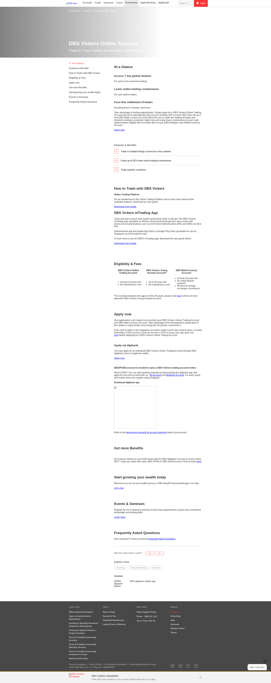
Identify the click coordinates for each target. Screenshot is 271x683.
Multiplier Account (175, 375)
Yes (149, 554)
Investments (74, 11)
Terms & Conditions (77, 664)
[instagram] (180, 666)
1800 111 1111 (150, 616)
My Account (155, 375)
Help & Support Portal (146, 612)
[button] (200, 676)
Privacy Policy (95, 664)
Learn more (119, 517)
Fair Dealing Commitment (115, 664)
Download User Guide (125, 206)
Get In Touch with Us (146, 621)
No (159, 554)
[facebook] (173, 666)
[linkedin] (196, 666)
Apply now (119, 130)
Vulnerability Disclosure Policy (143, 664)
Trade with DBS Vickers (105, 11)
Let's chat (119, 488)
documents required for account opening (146, 432)
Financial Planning (138, 568)
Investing (120, 568)
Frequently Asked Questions (161, 539)
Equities (87, 11)
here (179, 296)
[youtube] (188, 666)
